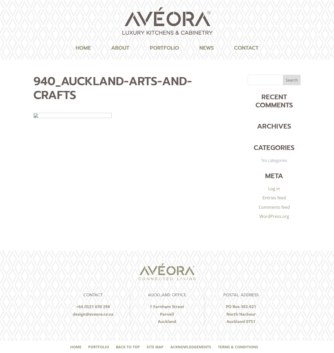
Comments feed (274, 207)
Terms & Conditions (238, 346)
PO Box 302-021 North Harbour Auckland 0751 (241, 314)
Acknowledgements (190, 346)
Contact (246, 48)
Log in (274, 189)
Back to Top (128, 346)
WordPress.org (274, 216)
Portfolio (164, 48)
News (206, 48)
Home (83, 48)
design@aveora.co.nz (93, 314)
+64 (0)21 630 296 (93, 306)
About (120, 48)
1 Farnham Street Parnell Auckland (167, 314)
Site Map (155, 346)
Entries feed (274, 198)
